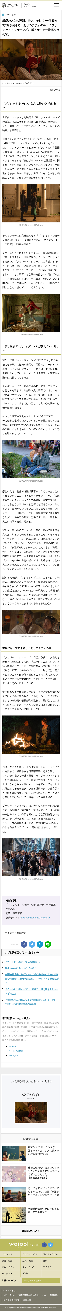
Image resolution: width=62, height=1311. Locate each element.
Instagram (14, 1055)
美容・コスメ (8, 1267)
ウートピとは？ (10, 1290)
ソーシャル (10, 14)
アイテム (47, 1267)
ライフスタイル (50, 1254)
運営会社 (27, 1300)
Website (13, 1046)
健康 (45, 1260)
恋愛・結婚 (7, 1260)
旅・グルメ (7, 1273)
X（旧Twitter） (16, 1050)
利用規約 (54, 1295)
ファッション (28, 1267)
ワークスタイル (30, 1254)
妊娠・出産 (27, 1260)
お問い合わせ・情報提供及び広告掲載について (25, 1295)
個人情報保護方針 (11, 1300)
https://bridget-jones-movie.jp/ (35, 917)
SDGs (25, 1273)
